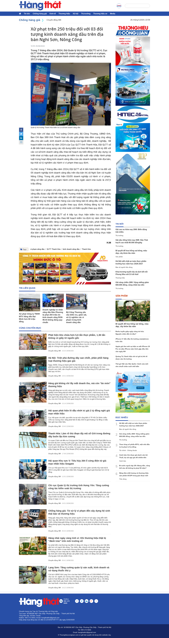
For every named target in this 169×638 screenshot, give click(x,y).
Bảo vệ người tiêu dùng (124, 267)
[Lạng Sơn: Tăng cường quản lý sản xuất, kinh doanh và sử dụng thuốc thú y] (33, 575)
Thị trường (85, 14)
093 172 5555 (86, 630)
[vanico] (133, 137)
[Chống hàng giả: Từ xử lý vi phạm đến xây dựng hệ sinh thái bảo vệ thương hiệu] (33, 518)
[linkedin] (21, 138)
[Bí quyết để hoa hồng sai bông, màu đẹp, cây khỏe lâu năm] (133, 311)
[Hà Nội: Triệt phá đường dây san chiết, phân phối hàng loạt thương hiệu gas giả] (33, 366)
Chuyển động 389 (54, 351)
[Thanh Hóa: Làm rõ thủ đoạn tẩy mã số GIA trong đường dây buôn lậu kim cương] (33, 440)
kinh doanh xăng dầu (71, 249)
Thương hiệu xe (100, 14)
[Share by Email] (21, 142)
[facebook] (21, 130)
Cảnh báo (122, 461)
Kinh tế (53, 14)
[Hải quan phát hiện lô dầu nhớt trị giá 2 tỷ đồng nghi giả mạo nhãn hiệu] (33, 417)
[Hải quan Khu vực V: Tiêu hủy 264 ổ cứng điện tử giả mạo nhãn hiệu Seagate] (33, 469)
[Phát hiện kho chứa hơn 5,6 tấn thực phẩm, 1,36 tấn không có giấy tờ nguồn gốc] (33, 341)
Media (112, 14)
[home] (40, 5)
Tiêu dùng (122, 479)
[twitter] (21, 134)
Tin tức (27, 14)
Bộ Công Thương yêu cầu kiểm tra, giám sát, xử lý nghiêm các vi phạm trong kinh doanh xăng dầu (76, 317)
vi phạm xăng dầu (37, 249)
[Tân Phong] (133, 173)
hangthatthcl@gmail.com (87, 632)
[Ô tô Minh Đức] (65, 268)
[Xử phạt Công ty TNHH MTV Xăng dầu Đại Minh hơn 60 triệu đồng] (29, 302)
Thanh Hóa (86, 249)
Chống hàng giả (40, 14)
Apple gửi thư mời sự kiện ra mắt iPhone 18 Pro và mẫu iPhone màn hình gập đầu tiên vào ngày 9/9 (133, 348)
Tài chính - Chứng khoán (128, 450)
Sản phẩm (119, 257)
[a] (119, 5)
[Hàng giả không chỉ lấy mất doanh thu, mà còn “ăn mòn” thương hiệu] (33, 392)
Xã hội (75, 14)
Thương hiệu (64, 14)
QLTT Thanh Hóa (53, 249)
